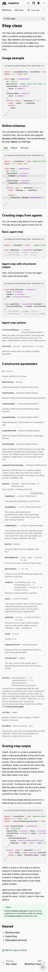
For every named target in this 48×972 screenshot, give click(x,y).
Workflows (7, 10)
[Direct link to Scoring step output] (32, 746)
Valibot (13, 141)
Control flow (11, 936)
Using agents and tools (16, 940)
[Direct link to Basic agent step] (24, 231)
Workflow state (12, 932)
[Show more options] (43, 10)
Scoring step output (15, 706)
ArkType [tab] (24, 148)
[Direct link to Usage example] (25, 58)
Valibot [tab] (13, 148)
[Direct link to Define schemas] (26, 126)
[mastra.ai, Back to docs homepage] (10, 3)
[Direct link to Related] (14, 926)
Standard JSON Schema (13, 138)
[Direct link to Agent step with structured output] (11, 267)
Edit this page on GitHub (16, 950)
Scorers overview (19, 911)
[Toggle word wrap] (38, 72)
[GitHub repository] (34, 3)
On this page (9, 18)
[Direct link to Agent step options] (27, 322)
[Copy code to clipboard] (43, 72)
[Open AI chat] (43, 967)
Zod (7, 141)
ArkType (26, 141)
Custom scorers (15, 916)
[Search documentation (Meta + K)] (28, 3)
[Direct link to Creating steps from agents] (43, 215)
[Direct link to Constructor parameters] (38, 364)
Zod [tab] (5, 148)
